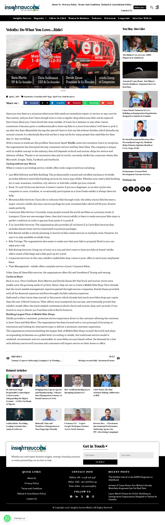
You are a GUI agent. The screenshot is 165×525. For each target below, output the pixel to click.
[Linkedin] (142, 189)
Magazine (39, 18)
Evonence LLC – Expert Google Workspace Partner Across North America (76, 426)
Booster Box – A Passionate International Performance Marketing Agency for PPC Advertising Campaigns (105, 427)
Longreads (124, 18)
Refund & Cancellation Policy (116, 4)
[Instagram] (148, 189)
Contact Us (126, 10)
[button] (150, 7)
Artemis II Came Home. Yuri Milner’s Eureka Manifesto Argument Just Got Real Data (139, 84)
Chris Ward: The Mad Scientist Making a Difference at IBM (106, 392)
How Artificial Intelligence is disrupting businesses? (77, 391)
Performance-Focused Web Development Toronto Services (136, 173)
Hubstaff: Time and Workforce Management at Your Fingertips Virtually (47, 426)
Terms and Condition (89, 4)
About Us (56, 4)
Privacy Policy (69, 4)
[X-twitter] (131, 189)
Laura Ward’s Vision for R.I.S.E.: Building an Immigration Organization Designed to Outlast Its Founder (140, 113)
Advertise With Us (142, 18)
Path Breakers (68, 96)
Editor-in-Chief (57, 18)
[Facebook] (125, 189)
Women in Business (78, 18)
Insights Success (22, 18)
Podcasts (97, 18)
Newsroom (110, 18)
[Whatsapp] (7, 518)
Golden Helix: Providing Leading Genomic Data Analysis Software (17, 426)
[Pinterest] (136, 189)
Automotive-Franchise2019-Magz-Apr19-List (42, 96)
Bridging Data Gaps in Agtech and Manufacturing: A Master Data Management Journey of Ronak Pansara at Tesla (48, 394)
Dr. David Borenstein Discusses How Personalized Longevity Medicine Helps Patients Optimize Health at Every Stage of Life (139, 143)
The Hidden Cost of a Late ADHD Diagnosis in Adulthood (137, 56)
